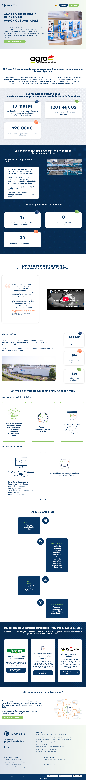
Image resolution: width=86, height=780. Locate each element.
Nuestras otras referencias (12, 759)
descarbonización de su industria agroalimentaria (19, 712)
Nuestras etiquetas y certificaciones (55, 759)
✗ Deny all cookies (65, 776)
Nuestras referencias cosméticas (14, 762)
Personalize (77, 776)
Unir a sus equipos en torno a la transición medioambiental (54, 739)
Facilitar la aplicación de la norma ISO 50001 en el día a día (54, 737)
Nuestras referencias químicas (13, 764)
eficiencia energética (22, 115)
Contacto (74, 5)
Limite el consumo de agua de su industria (49, 742)
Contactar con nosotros (14, 41)
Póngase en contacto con (52, 764)
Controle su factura (42, 744)
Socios (63, 5)
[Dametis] (9, 5)
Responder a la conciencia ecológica (47, 751)
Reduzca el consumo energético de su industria (51, 734)
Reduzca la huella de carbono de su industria (50, 746)
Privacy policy (43, 778)
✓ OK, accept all (52, 776)
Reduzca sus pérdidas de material (47, 749)
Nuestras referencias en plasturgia (15, 767)
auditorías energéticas (57, 564)
